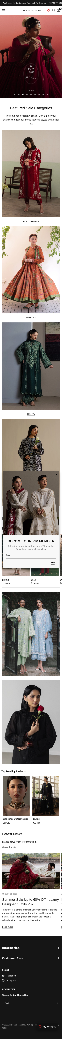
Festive (31, 414)
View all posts (9, 847)
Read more (7, 927)
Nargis (5, 580)
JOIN (53, 563)
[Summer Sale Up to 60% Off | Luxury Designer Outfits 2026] (31, 871)
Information (11, 948)
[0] (58, 10)
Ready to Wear (31, 221)
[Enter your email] (57, 1003)
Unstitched (31, 317)
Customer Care (12, 958)
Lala (33, 580)
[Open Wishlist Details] (48, 10)
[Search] (53, 10)
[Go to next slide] (55, 800)
